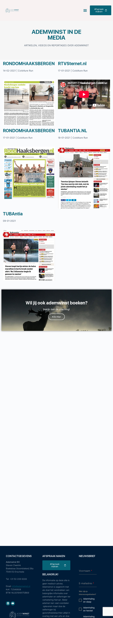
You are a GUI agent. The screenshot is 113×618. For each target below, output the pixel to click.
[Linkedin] (8, 603)
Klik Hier (56, 316)
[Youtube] (13, 603)
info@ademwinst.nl (21, 586)
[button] (85, 10)
